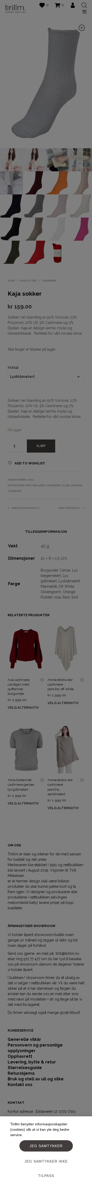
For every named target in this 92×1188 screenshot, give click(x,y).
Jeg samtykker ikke (46, 1161)
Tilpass (46, 1176)
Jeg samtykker (46, 1146)
